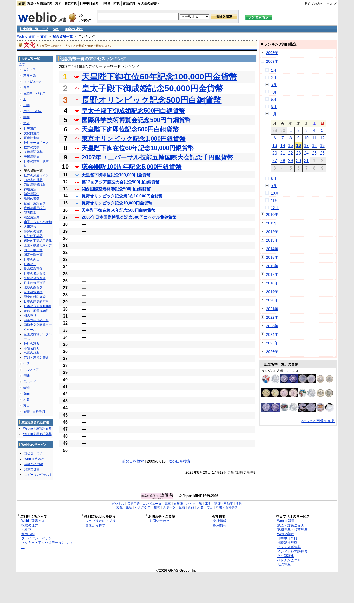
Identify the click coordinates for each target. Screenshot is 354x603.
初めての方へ (314, 3)
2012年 (272, 232)
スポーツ (29, 381)
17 (306, 145)
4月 (274, 92)
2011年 (272, 223)
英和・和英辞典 (66, 3)
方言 (26, 405)
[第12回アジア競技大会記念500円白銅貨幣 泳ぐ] (270, 410)
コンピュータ (32, 81)
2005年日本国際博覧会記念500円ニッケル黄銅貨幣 (129, 217)
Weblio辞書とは (33, 521)
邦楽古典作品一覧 (36, 320)
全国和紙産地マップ (38, 245)
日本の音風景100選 (37, 306)
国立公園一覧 (33, 250)
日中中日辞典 (89, 3)
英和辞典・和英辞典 (292, 530)
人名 (26, 399)
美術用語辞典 (33, 152)
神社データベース (36, 142)
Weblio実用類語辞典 (37, 428)
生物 (26, 387)
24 (306, 153)
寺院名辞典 (31, 348)
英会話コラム (33, 453)
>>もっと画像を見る (318, 421)
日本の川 (30, 264)
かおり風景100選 (36, 311)
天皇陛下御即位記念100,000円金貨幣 (116, 175)
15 (290, 145)
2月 (274, 78)
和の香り (30, 315)
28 (282, 160)
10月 (275, 193)
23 (298, 153)
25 (314, 153)
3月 (274, 85)
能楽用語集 (31, 217)
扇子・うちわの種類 (38, 222)
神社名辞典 (31, 343)
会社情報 (219, 521)
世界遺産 (30, 128)
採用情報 (219, 525)
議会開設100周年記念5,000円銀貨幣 (132, 166)
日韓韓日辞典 (110, 3)
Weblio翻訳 (285, 534)
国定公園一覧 (33, 255)
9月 (274, 186)
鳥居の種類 (31, 198)
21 (282, 153)
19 (322, 145)
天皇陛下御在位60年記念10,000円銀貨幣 (138, 147)
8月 (274, 179)
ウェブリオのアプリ (100, 521)
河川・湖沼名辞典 (36, 357)
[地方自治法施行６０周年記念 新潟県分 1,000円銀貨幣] (307, 410)
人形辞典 (30, 227)
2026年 (272, 352)
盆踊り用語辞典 (35, 203)
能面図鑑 (30, 213)
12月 (275, 208)
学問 (26, 117)
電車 (26, 87)
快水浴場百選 (33, 269)
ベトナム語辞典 (289, 560)
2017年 (272, 274)
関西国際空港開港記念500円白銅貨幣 (116, 189)
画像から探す (74, 29)
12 (322, 138)
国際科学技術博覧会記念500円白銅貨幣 (136, 119)
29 (290, 160)
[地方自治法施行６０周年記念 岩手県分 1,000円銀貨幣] (325, 410)
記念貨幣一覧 (63, 36)
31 (306, 160)
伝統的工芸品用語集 (38, 241)
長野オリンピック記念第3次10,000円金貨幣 (122, 196)
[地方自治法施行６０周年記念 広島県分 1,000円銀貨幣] (270, 382)
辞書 (21, 3)
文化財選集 (31, 133)
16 (298, 145)
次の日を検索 (179, 461)
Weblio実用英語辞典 (37, 434)
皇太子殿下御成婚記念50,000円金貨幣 (152, 88)
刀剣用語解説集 (35, 184)
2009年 (272, 61)
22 (290, 153)
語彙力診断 (32, 469)
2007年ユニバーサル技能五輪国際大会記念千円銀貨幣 (157, 157)
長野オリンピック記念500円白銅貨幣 (152, 100)
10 (306, 138)
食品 (26, 393)
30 (298, 160)
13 (274, 145)
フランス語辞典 (289, 547)
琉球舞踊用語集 (35, 208)
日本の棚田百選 (35, 283)
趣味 (26, 375)
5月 (274, 99)
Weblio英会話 (34, 459)
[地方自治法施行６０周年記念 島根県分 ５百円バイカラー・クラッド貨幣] (307, 382)
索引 (56, 29)
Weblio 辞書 (26, 36)
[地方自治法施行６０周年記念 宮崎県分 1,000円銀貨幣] (307, 396)
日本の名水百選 (35, 273)
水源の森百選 (33, 287)
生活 (26, 363)
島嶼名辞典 (31, 353)
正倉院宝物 (31, 138)
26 (322, 153)
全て (22, 64)
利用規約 (28, 534)
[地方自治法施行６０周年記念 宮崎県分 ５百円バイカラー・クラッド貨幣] (325, 396)
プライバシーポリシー (38, 538)
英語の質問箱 (33, 464)
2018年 (272, 283)
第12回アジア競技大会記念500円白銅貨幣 (121, 182)
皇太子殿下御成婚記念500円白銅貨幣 (133, 110)
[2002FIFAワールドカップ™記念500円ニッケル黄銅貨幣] (270, 396)
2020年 (272, 300)
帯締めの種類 (33, 231)
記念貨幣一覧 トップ (34, 29)
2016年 (272, 266)
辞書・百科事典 (34, 411)
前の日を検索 (133, 461)
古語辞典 (129, 3)
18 (314, 145)
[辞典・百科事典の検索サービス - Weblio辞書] (42, 20)
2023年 (272, 326)
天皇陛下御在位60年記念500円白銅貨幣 (118, 210)
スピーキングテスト (38, 475)
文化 (43, 36)
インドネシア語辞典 (292, 551)
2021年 (272, 309)
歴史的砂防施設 (35, 297)
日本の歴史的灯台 (36, 301)
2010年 (272, 214)
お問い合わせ (159, 521)
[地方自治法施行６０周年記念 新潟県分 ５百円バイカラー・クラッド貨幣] (289, 396)
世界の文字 (31, 147)
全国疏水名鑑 (33, 292)
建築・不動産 (32, 111)
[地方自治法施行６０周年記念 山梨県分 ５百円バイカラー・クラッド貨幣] (325, 382)
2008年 (272, 53)
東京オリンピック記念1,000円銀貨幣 (134, 138)
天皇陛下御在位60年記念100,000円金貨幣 (159, 76)
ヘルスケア (31, 369)
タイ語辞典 (285, 556)
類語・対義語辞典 (39, 3)
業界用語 (29, 75)
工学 (26, 105)
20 (274, 153)
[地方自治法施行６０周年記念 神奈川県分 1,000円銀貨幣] (289, 410)
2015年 (272, 257)
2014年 (272, 249)
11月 (274, 200)
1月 (274, 70)
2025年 (272, 343)
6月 (274, 107)
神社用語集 (31, 194)
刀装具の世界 (33, 180)
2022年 (272, 317)
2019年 (272, 292)
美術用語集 (31, 156)
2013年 (272, 240)
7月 (274, 114)
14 (282, 145)
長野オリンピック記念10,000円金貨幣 (117, 203)
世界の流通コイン (36, 175)
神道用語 (30, 189)
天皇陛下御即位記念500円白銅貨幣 (130, 129)
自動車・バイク (34, 93)
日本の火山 (31, 259)
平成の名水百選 (35, 278)
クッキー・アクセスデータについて (46, 545)
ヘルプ (331, 3)
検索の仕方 (29, 525)
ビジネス (29, 69)
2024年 (272, 334)
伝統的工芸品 (33, 236)
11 (314, 138)
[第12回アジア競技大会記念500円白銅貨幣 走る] (289, 382)
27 (274, 160)
